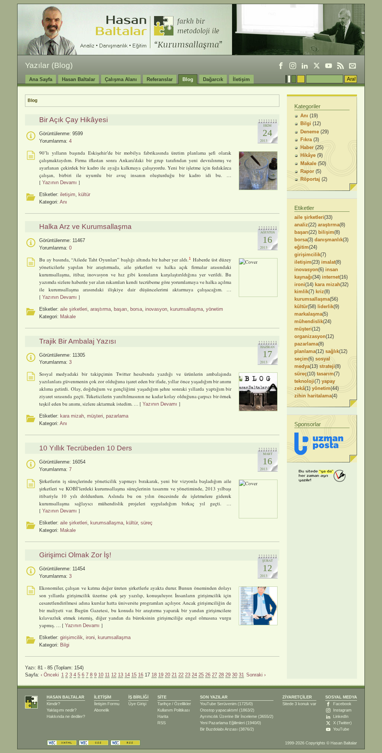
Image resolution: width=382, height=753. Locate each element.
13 (120, 675)
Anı (63, 202)
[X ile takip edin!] (316, 65)
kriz (320, 291)
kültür (84, 194)
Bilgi (64, 645)
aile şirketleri (73, 309)
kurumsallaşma (186, 309)
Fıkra (306, 139)
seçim (301, 359)
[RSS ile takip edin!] (340, 65)
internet (330, 277)
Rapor (307, 171)
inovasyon (156, 309)
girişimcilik (71, 637)
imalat (328, 262)
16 (140, 675)
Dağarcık (213, 79)
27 (214, 675)
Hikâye (308, 155)
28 (221, 675)
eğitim (301, 247)
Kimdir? (53, 703)
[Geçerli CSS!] (94, 743)
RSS (161, 723)
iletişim (67, 194)
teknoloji (304, 381)
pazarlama (117, 416)
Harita (162, 716)
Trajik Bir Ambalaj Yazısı (77, 341)
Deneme (309, 131)
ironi (90, 637)
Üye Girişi (137, 703)
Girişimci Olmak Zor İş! (75, 555)
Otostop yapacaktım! (219, 710)
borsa (136, 309)
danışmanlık (328, 239)
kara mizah (72, 416)
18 (154, 675)
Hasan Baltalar (78, 79)
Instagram (342, 710)
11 (107, 675)
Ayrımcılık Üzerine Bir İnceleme (228, 716)
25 (201, 675)
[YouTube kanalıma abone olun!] (328, 65)
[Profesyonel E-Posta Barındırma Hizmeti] (318, 444)
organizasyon (310, 336)
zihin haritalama (313, 396)
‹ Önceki (50, 675)
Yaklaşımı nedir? (61, 710)
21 (174, 675)
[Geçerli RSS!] (125, 743)
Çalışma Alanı (121, 79)
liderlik (325, 306)
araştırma (100, 309)
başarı (120, 309)
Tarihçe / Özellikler (174, 703)
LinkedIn (340, 716)
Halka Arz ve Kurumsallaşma (85, 226)
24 (194, 675)
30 (234, 675)
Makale (68, 316)
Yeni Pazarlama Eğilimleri (222, 723)
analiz (301, 224)
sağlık (332, 351)
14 (127, 675)
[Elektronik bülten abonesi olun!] (352, 65)
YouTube (341, 729)
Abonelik (101, 710)
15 (134, 675)
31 (241, 675)
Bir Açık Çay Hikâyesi (73, 120)
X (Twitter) (342, 723)
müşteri (95, 416)
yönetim (214, 309)
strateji (327, 366)
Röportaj (310, 179)
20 (167, 675)
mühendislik (308, 321)
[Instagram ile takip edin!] (292, 65)
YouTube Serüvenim (218, 703)
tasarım (325, 373)
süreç (147, 523)
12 (113, 675)
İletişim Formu (106, 703)
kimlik (301, 291)
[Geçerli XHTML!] (62, 743)
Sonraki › (256, 675)
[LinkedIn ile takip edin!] (304, 65)
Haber (307, 147)
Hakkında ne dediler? (66, 716)
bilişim (326, 232)
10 (100, 675)
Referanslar (160, 79)
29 (228, 675)
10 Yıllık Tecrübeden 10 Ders (85, 448)
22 (181, 675)
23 (187, 675)
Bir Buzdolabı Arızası (219, 729)
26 (207, 675)
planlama (305, 351)
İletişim (241, 79)
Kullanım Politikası (173, 710)
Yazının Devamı (59, 182)
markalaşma (308, 314)
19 (160, 675)
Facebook (342, 703)
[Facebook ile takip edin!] (280, 65)
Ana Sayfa (40, 79)
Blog (187, 79)
